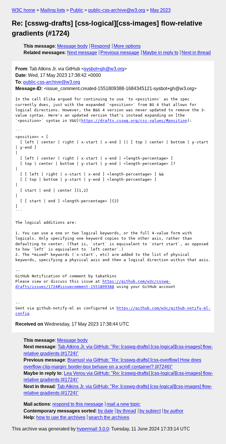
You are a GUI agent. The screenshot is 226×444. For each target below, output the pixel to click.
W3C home (23, 10)
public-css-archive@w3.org (116, 10)
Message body (72, 46)
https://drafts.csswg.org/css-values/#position (134, 120)
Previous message (119, 52)
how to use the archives (60, 417)
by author (173, 410)
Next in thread (196, 52)
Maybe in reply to (160, 52)
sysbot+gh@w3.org (104, 68)
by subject (150, 410)
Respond (100, 46)
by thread (126, 410)
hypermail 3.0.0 (93, 428)
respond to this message (77, 404)
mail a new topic (123, 404)
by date (105, 410)
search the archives (109, 417)
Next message (82, 52)
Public (76, 10)
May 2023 (160, 10)
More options (127, 46)
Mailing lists (52, 10)
